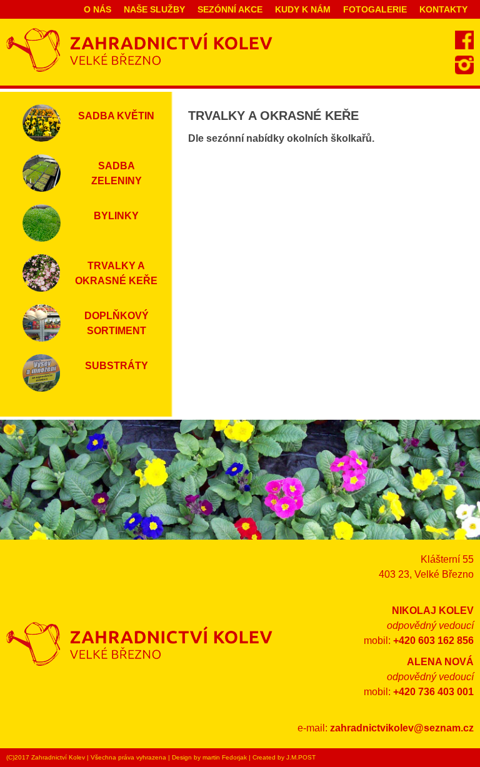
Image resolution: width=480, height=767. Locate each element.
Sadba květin (116, 116)
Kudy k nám (303, 9)
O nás (97, 9)
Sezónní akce (230, 9)
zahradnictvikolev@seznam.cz (402, 728)
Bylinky (116, 215)
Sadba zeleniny (116, 173)
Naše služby (154, 9)
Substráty (116, 365)
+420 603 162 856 (433, 640)
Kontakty (443, 9)
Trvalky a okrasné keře (116, 273)
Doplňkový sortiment (116, 323)
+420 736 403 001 (433, 691)
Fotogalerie (375, 9)
